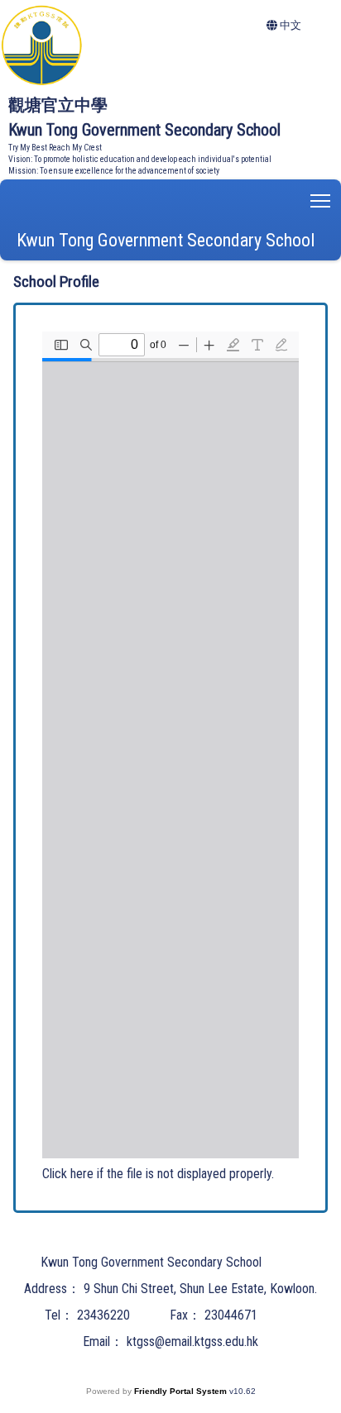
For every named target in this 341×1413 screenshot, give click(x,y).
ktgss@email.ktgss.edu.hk (192, 1341)
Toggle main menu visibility (321, 200)
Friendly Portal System (181, 1391)
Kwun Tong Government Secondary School (166, 240)
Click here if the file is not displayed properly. (158, 1173)
